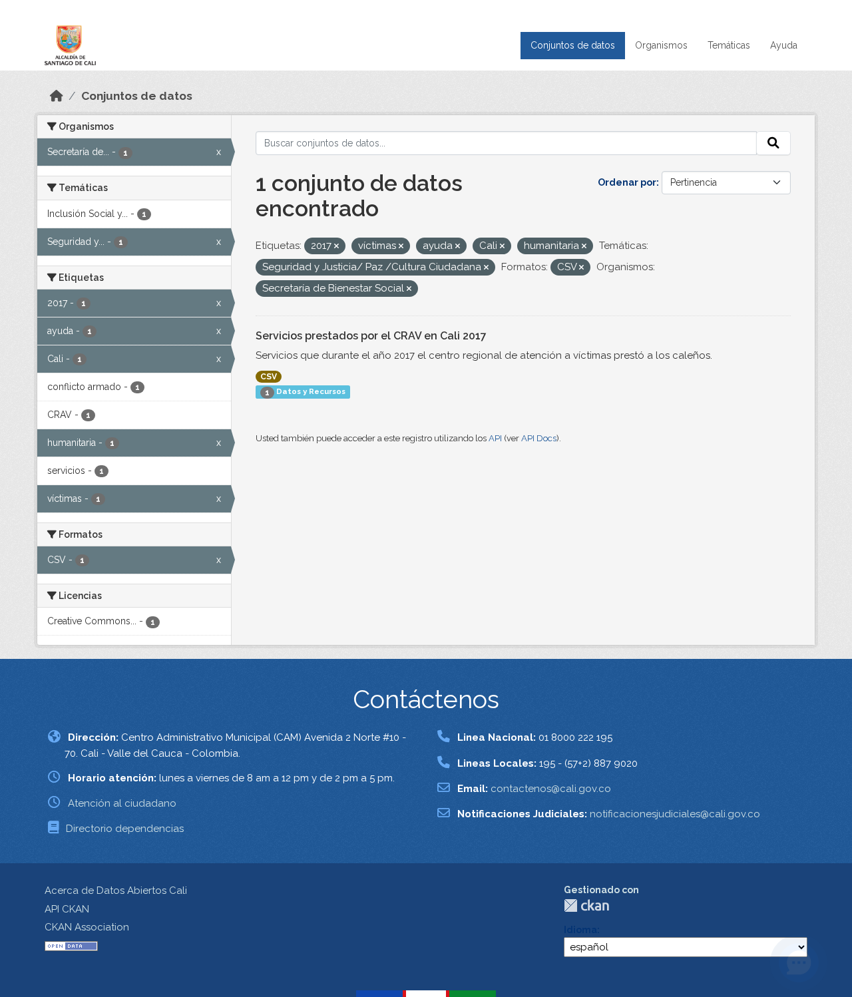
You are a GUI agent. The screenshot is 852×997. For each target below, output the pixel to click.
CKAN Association (87, 927)
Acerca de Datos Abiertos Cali (116, 891)
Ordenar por (627, 182)
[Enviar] (773, 143)
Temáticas (729, 45)
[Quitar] (336, 246)
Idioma (580, 929)
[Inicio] (56, 95)
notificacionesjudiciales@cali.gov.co (675, 814)
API (495, 438)
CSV (268, 376)
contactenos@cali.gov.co (551, 789)
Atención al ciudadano (122, 803)
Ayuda (783, 45)
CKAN (586, 905)
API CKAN (67, 909)
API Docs (538, 438)
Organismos (661, 45)
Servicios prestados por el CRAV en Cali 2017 (371, 335)
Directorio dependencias (125, 829)
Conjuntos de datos (573, 45)
